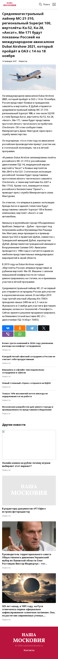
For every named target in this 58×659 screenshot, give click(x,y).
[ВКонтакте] (8, 328)
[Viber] (8, 334)
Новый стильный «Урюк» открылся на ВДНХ (26, 383)
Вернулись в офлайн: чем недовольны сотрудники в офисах (23, 371)
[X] (43, 328)
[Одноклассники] (19, 328)
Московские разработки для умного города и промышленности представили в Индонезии (27, 408)
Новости (23, 61)
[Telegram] (31, 328)
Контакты (29, 650)
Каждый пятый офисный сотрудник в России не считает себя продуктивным (28, 358)
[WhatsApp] (19, 334)
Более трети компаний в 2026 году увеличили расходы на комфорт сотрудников (27, 344)
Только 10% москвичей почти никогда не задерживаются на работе (25, 395)
